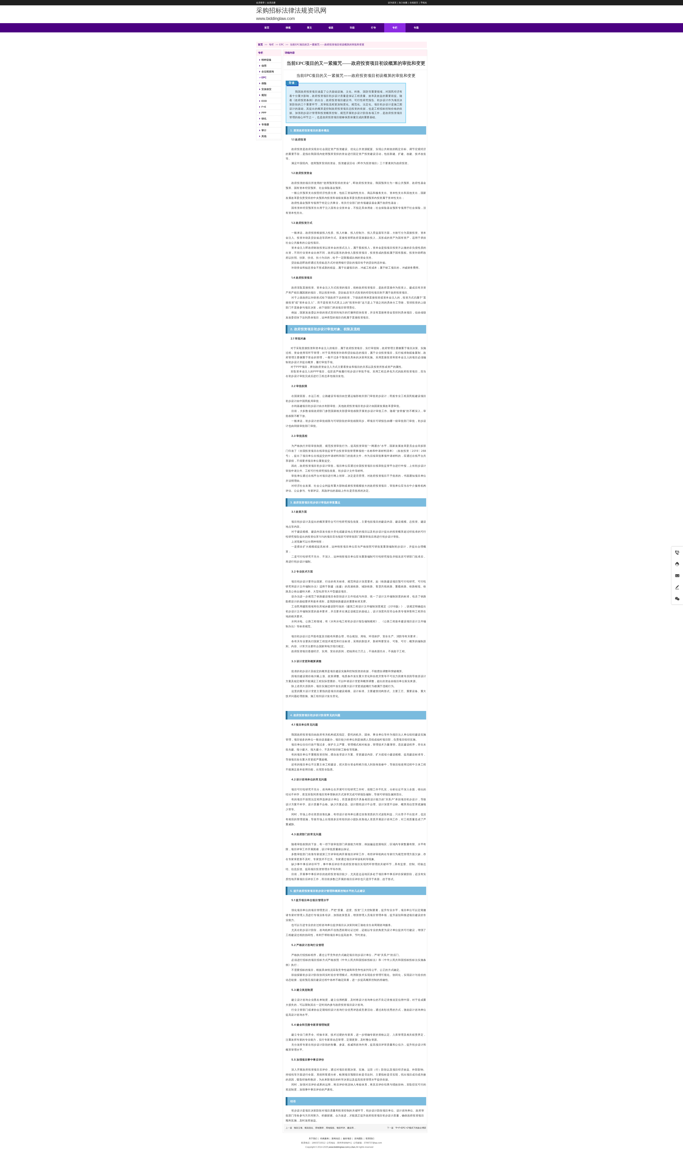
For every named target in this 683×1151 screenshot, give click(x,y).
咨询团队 (358, 1138)
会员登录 (260, 2)
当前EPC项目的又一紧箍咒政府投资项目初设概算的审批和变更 (356, 75)
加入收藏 (403, 2)
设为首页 (392, 2)
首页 (260, 44)
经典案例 (324, 1138)
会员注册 (271, 2)
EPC (281, 44)
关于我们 (313, 1138)
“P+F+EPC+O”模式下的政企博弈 (410, 1128)
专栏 (272, 44)
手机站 (423, 2)
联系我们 (370, 1138)
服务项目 (347, 1138)
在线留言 (414, 2)
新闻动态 (336, 1138)
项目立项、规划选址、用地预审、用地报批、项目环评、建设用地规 (326, 1128)
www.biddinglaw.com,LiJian (342, 1147)
